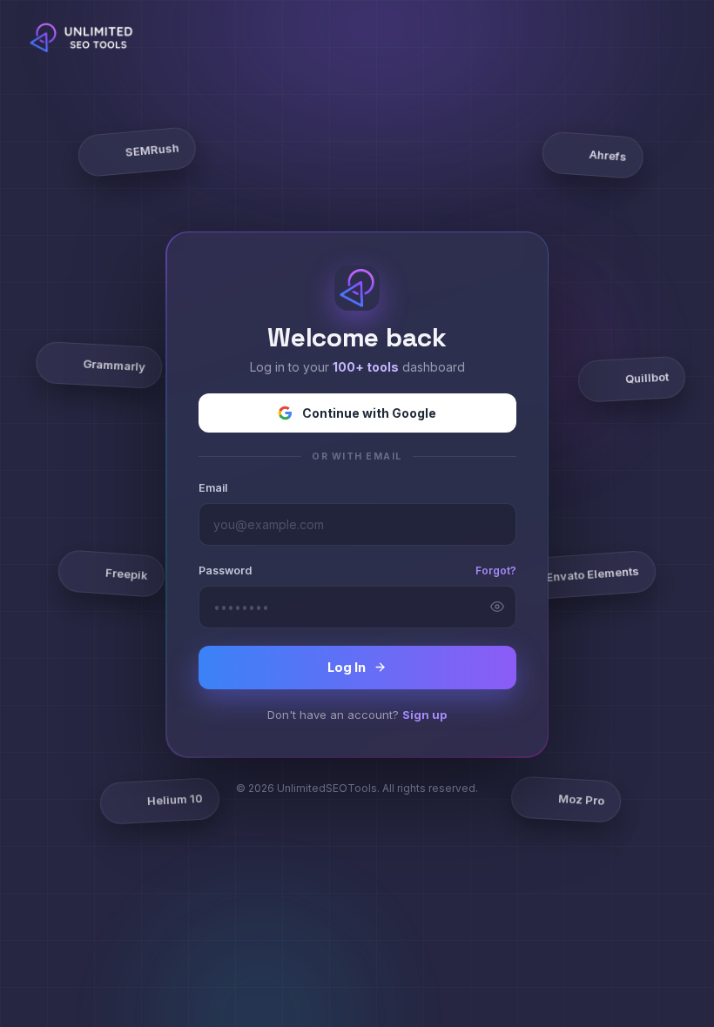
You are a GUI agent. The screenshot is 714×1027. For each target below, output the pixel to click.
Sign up (424, 715)
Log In (346, 667)
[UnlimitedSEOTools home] (85, 37)
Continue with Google (369, 413)
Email (213, 487)
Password (225, 570)
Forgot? (495, 570)
